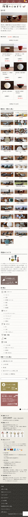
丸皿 (6, 297)
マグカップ (7, 318)
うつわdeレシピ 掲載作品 (9, 374)
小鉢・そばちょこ (9, 332)
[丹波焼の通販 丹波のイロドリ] (14, 7)
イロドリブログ (4, 494)
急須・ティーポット (9, 347)
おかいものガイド (4, 497)
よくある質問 (3, 500)
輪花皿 (6, 307)
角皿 (6, 302)
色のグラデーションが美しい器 (10, 370)
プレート (7, 295)
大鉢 (6, 329)
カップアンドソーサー (10, 313)
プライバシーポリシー (5, 509)
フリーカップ (8, 316)
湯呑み (6, 321)
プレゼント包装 (4, 503)
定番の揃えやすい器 (7, 361)
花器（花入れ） (8, 352)
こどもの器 (7, 345)
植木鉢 (6, 350)
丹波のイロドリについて (6, 492)
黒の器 (4, 367)
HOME (2, 486)
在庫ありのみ (16, 36)
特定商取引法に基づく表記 (6, 506)
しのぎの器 (5, 364)
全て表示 (10, 36)
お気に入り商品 (4, 489)
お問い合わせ (3, 512)
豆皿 (6, 305)
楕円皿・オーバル (9, 300)
